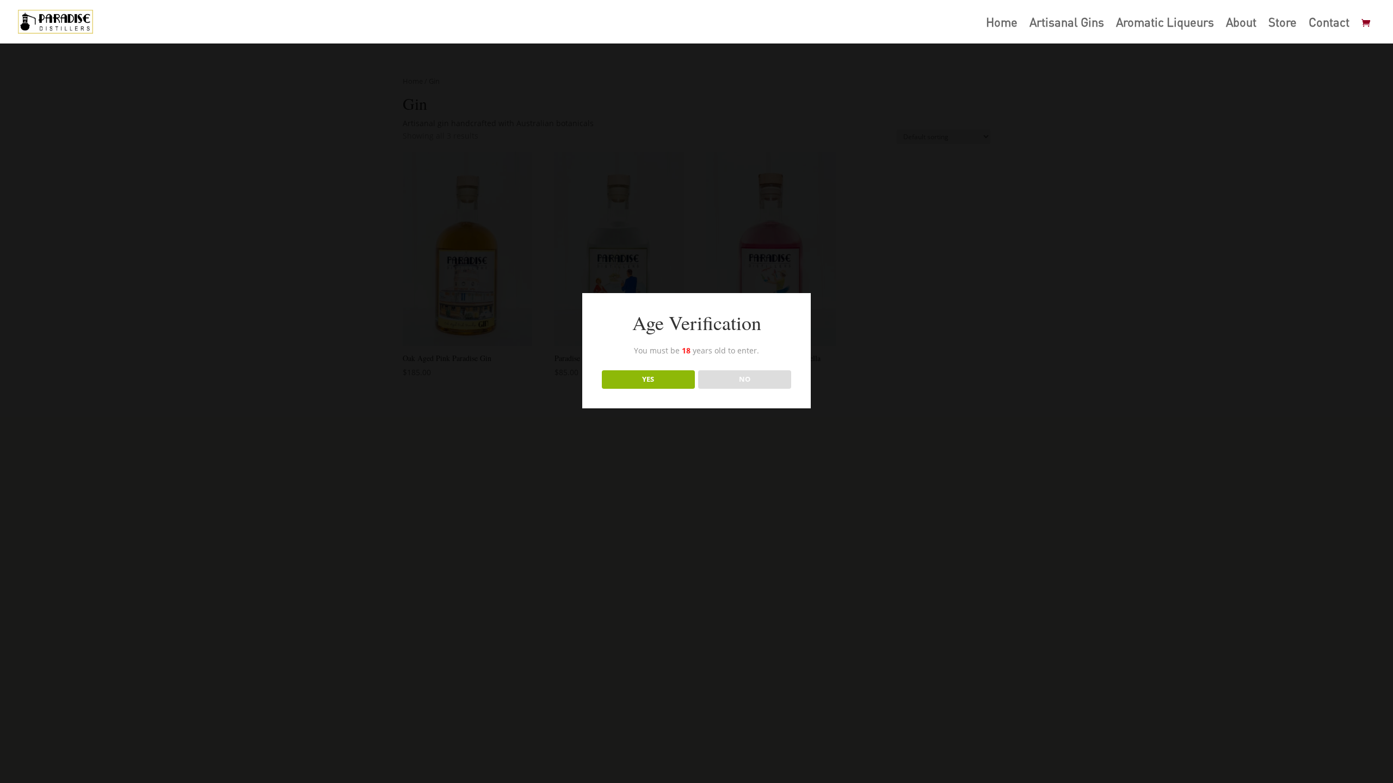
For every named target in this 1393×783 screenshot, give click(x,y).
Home (1002, 23)
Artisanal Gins (1067, 23)
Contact (1329, 23)
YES (648, 379)
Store (1282, 23)
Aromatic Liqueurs (1165, 23)
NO (744, 379)
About (1241, 23)
